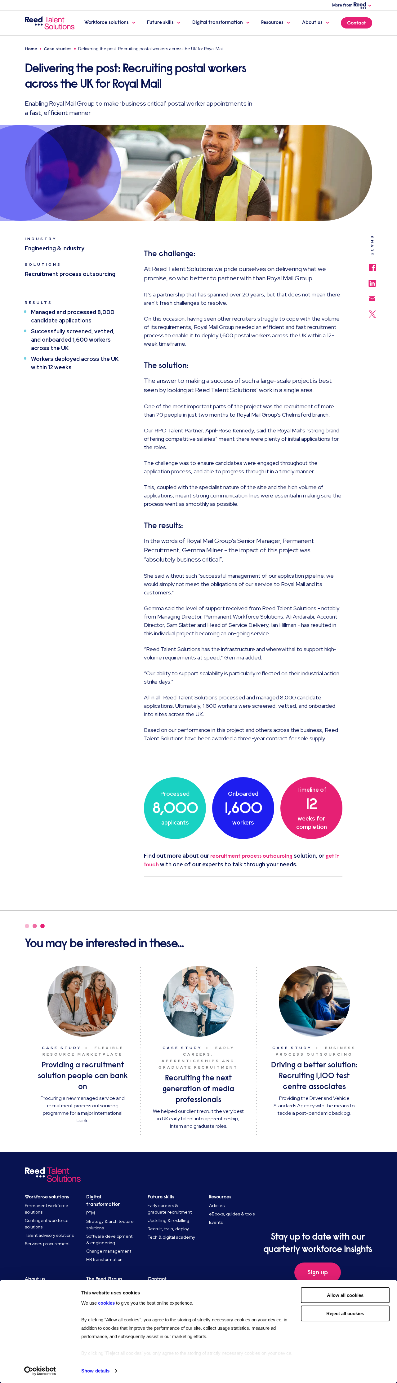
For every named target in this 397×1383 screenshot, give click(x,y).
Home (31, 48)
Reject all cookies (345, 1313)
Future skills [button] (160, 22)
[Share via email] (372, 295)
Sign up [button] (317, 1272)
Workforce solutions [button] (106, 22)
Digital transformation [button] (217, 22)
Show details (95, 1370)
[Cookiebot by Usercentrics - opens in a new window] (40, 1371)
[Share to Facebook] (372, 264)
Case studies (58, 48)
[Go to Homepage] (49, 23)
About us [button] (312, 22)
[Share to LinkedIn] (372, 280)
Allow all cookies (345, 1295)
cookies (107, 1303)
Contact (356, 23)
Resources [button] (272, 22)
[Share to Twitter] (372, 311)
